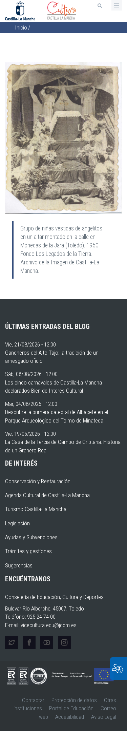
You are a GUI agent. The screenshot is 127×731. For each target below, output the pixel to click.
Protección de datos (74, 700)
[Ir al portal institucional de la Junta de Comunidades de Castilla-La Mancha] (21, 10)
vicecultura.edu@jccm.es (49, 625)
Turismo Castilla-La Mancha (35, 509)
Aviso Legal (103, 716)
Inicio (21, 27)
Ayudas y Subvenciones (31, 537)
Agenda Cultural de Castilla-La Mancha (47, 495)
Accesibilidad (69, 716)
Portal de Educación (71, 708)
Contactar (33, 700)
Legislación (17, 523)
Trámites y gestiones (28, 551)
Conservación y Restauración (37, 481)
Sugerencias (19, 565)
